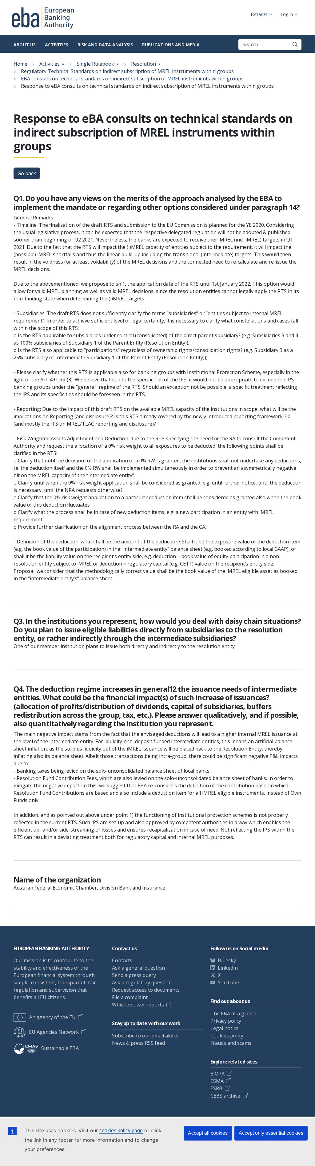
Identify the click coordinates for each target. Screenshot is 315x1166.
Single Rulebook (95, 63)
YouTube (228, 982)
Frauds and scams (230, 1043)
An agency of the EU (52, 1017)
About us (25, 45)
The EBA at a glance (233, 1013)
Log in (287, 14)
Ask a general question (138, 967)
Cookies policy (226, 1035)
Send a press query (134, 975)
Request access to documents (146, 989)
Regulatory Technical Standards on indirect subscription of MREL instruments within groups (127, 71)
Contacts (122, 960)
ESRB (216, 1088)
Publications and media (171, 45)
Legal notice (224, 1028)
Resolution (143, 63)
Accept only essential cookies (271, 1133)
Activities (56, 45)
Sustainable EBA (60, 1048)
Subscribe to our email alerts (145, 1035)
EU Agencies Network (54, 1032)
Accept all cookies (208, 1133)
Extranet (259, 14)
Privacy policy (225, 1020)
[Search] (295, 44)
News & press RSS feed (138, 1043)
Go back (27, 173)
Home (20, 63)
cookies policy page (121, 1130)
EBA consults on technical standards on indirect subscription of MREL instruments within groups (132, 78)
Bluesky (227, 960)
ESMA (217, 1081)
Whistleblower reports (138, 1004)
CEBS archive (225, 1095)
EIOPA (217, 1073)
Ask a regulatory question (142, 982)
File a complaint (130, 997)
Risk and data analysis (105, 45)
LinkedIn (228, 967)
